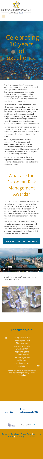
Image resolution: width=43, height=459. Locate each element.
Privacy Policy (26, 434)
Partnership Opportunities (25, 436)
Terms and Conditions (10, 434)
